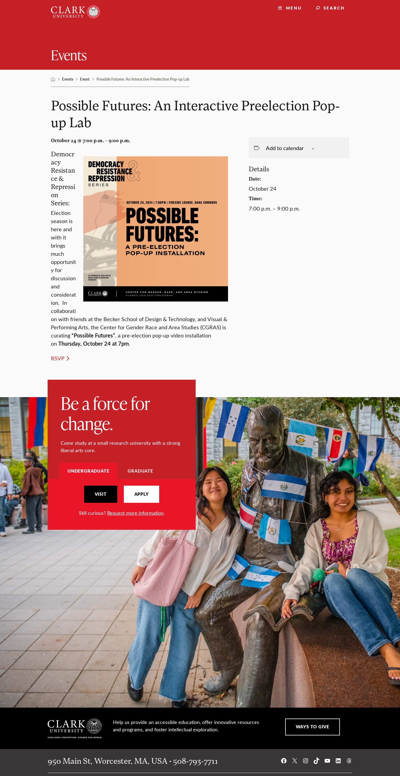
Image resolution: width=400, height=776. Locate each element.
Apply (141, 494)
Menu (294, 8)
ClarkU (53, 79)
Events (69, 54)
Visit (101, 494)
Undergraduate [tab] (88, 471)
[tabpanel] (121, 501)
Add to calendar (285, 148)
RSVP (57, 358)
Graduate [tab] (140, 471)
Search (334, 8)
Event (85, 79)
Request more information (135, 513)
